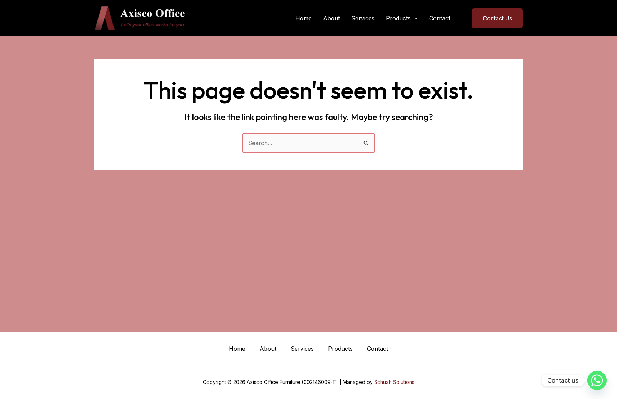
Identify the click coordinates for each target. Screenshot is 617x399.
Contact (439, 18)
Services (363, 18)
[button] (414, 18)
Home (303, 18)
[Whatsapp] (597, 380)
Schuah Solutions (394, 382)
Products (398, 18)
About (331, 18)
